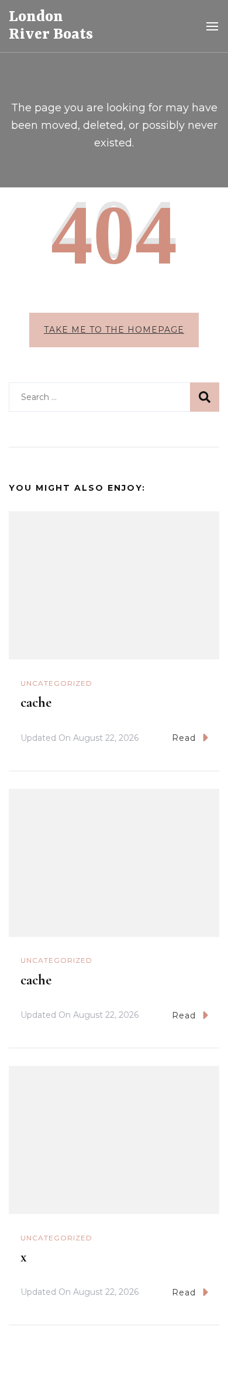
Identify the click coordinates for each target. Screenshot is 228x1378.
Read (184, 738)
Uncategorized (56, 683)
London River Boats (51, 25)
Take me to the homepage (114, 329)
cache (35, 702)
